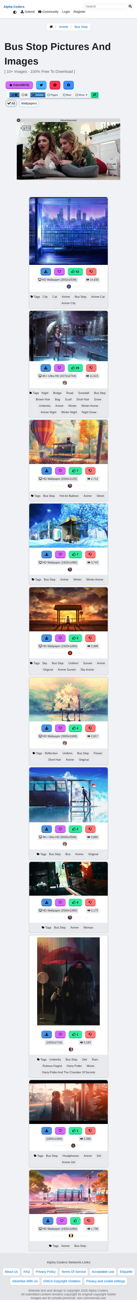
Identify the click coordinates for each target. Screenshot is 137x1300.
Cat (54, 296)
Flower (98, 753)
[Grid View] (14, 94)
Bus (67, 854)
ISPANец (80, 486)
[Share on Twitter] (41, 85)
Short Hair (82, 399)
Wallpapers (29, 103)
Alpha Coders (14, 7)
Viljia (81, 1145)
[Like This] (75, 1221)
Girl (99, 1155)
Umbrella (44, 405)
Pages (54, 94)
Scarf (68, 399)
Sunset (87, 663)
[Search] (130, 6)
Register (79, 12)
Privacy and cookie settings (105, 1281)
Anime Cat (98, 296)
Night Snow (89, 412)
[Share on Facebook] (68, 85)
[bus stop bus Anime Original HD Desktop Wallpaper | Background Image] (68, 821)
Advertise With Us (25, 1281)
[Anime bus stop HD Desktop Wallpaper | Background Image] (68, 1213)
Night (45, 393)
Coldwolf (80, 653)
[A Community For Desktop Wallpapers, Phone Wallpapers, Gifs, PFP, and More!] (51, 27)
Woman (88, 927)
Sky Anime (87, 669)
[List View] (24, 94)
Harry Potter (74, 1065)
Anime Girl (68, 1162)
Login (66, 12)
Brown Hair (43, 399)
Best (68, 94)
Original (48, 669)
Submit (29, 12)
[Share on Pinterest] (55, 85)
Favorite (20, 85)
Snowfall (83, 393)
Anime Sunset (67, 669)
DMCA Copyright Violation (61, 1281)
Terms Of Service (73, 1272)
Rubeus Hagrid (52, 1065)
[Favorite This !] (60, 829)
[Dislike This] (90, 829)
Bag (57, 399)
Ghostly (80, 1049)
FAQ (27, 1272)
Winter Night (69, 412)
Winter (72, 405)
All (13, 103)
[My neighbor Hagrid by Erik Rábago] (68, 1026)
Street (100, 495)
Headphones (70, 1155)
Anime (63, 27)
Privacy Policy (46, 1272)
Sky (44, 663)
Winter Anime (89, 405)
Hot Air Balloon (69, 495)
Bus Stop (81, 27)
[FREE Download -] (46, 829)
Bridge (57, 393)
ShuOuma (80, 286)
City (45, 296)
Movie (90, 1065)
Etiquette (126, 1272)
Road (69, 393)
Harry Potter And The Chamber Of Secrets (68, 1072)
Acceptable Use (103, 1272)
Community (50, 12)
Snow (97, 399)
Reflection (51, 753)
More (81, 94)
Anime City (68, 303)
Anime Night (48, 412)
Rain (95, 1059)
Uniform (73, 663)
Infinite (39, 94)
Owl (84, 1059)
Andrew (80, 1236)
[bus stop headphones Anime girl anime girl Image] (68, 1123)
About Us (11, 1272)
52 (77, 271)
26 (77, 368)
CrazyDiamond (80, 383)
